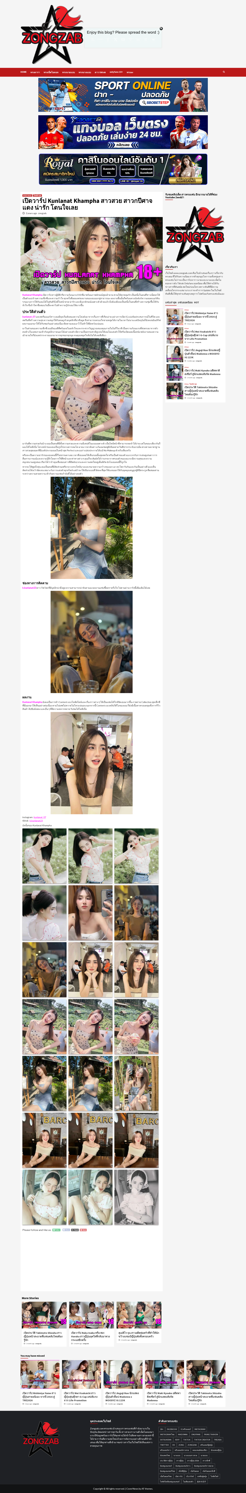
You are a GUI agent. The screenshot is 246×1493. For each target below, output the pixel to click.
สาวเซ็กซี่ (206, 1461)
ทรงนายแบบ (68, 72)
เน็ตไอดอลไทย (166, 1476)
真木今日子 (201, 1481)
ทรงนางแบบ (85, 72)
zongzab (192, 1445)
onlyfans (195, 1434)
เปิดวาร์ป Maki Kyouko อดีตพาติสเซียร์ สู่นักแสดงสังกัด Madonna (164, 1397)
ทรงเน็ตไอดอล (51, 72)
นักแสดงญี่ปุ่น (216, 1450)
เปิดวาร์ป (178, 1476)
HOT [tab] (196, 302)
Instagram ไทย (167, 1434)
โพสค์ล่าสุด (37, 195)
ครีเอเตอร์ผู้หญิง (206, 1445)
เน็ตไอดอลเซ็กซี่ (209, 1471)
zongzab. (42, 213)
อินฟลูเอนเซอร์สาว (183, 1466)
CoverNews (132, 1488)
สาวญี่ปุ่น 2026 (193, 1461)
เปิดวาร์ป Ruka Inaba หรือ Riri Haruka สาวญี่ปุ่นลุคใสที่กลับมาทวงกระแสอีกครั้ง (90, 1336)
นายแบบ (204, 1455)
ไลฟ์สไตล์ (214, 1476)
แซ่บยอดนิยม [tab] (185, 302)
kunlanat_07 (40, 817)
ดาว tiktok (100, 72)
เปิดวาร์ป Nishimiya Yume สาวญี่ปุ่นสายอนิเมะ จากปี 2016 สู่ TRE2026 (201, 316)
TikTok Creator (202, 1440)
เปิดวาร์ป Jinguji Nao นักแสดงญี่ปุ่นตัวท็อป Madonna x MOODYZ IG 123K (202, 354)
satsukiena (165, 1440)
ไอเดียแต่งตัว (188, 1481)
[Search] (223, 71)
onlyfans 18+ (116, 71)
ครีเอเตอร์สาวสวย (182, 1450)
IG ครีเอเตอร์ (186, 1429)
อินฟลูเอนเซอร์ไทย (167, 1471)
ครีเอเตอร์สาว (165, 1450)
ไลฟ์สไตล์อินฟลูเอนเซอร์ (170, 1481)
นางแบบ (177, 1455)
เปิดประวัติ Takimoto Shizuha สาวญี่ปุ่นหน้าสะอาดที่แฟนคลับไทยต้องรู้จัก (43, 1336)
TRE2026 (217, 1440)
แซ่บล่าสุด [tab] (171, 302)
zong (181, 1445)
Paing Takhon (211, 1434)
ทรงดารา (35, 72)
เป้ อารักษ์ (190, 1476)
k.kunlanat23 (36, 820)
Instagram (199, 1429)
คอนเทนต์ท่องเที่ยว (200, 1450)
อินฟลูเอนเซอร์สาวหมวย (203, 1466)
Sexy (177, 1440)
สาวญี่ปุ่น (180, 1461)
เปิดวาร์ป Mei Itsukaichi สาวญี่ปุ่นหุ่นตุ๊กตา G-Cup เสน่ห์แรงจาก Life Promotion (201, 335)
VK (173, 1445)
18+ (161, 1429)
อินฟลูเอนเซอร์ (166, 1466)
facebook (172, 1429)
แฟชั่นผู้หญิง (202, 1476)
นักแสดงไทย (165, 1455)
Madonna (183, 1434)
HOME (23, 71)
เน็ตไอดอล (195, 1471)
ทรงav (130, 72)
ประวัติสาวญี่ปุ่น (166, 1461)
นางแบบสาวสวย (190, 1455)
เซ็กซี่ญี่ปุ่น (183, 1471)
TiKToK (186, 1440)
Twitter (164, 1445)
